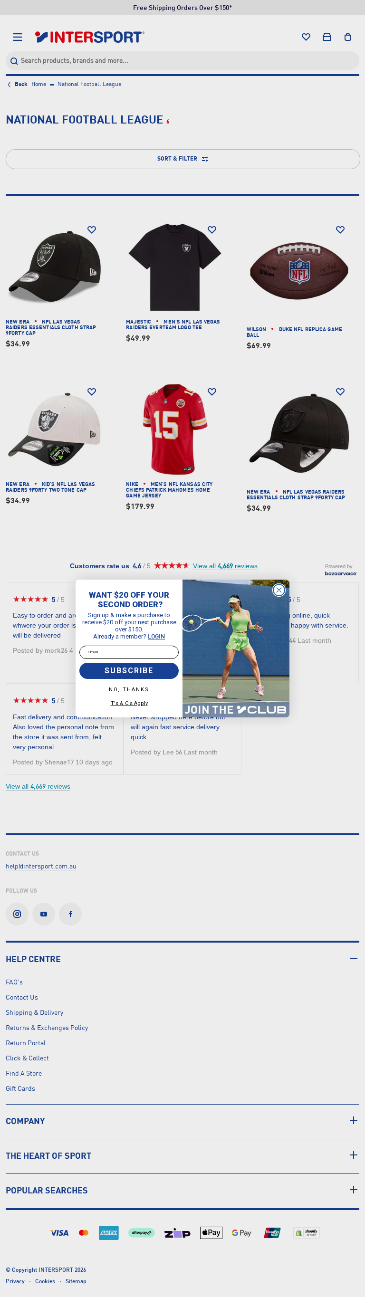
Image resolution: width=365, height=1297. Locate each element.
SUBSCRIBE (129, 670)
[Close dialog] (279, 590)
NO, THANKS (129, 690)
